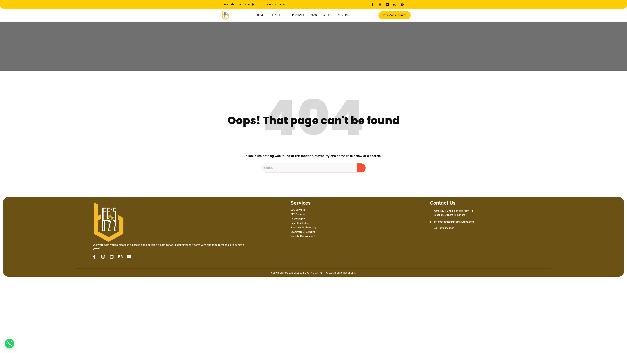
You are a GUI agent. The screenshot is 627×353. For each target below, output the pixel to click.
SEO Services (297, 209)
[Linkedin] (387, 4)
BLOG (313, 15)
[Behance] (395, 4)
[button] (9, 343)
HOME (260, 15)
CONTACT (343, 15)
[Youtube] (402, 4)
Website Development (302, 236)
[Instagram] (380, 4)
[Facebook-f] (373, 4)
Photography (297, 218)
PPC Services (297, 214)
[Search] (361, 168)
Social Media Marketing (303, 227)
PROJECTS (298, 15)
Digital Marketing (299, 223)
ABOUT (327, 15)
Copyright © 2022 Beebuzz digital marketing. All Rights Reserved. (313, 273)
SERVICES (276, 15)
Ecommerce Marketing (302, 231)
